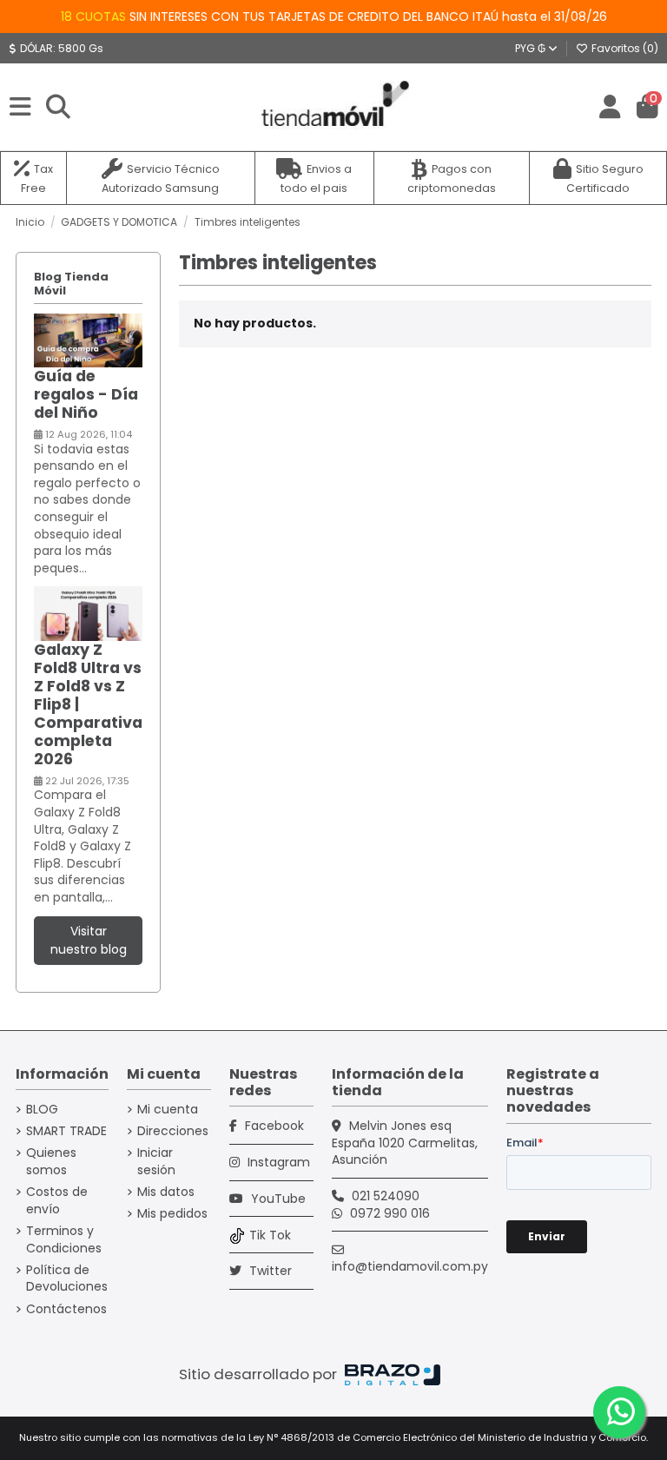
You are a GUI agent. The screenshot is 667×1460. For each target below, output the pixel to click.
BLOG (42, 1109)
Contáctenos (66, 1309)
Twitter (269, 1270)
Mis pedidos (172, 1214)
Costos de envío (57, 1201)
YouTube (277, 1198)
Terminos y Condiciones (64, 1240)
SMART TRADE (66, 1131)
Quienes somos (51, 1162)
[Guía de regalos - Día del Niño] (88, 339)
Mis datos (166, 1192)
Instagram (277, 1162)
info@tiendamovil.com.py (410, 1266)
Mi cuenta (167, 1109)
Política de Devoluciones (67, 1279)
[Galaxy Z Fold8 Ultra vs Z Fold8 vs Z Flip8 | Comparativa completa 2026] (88, 613)
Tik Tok (270, 1235)
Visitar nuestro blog (88, 940)
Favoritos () (623, 48)
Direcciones (172, 1131)
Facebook (272, 1125)
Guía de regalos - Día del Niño (86, 394)
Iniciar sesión (156, 1162)
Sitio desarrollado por (259, 1374)
